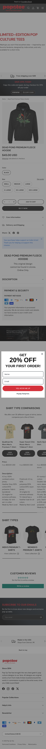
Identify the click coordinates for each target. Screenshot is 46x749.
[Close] (42, 353)
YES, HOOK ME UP (23, 388)
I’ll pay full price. (23, 394)
